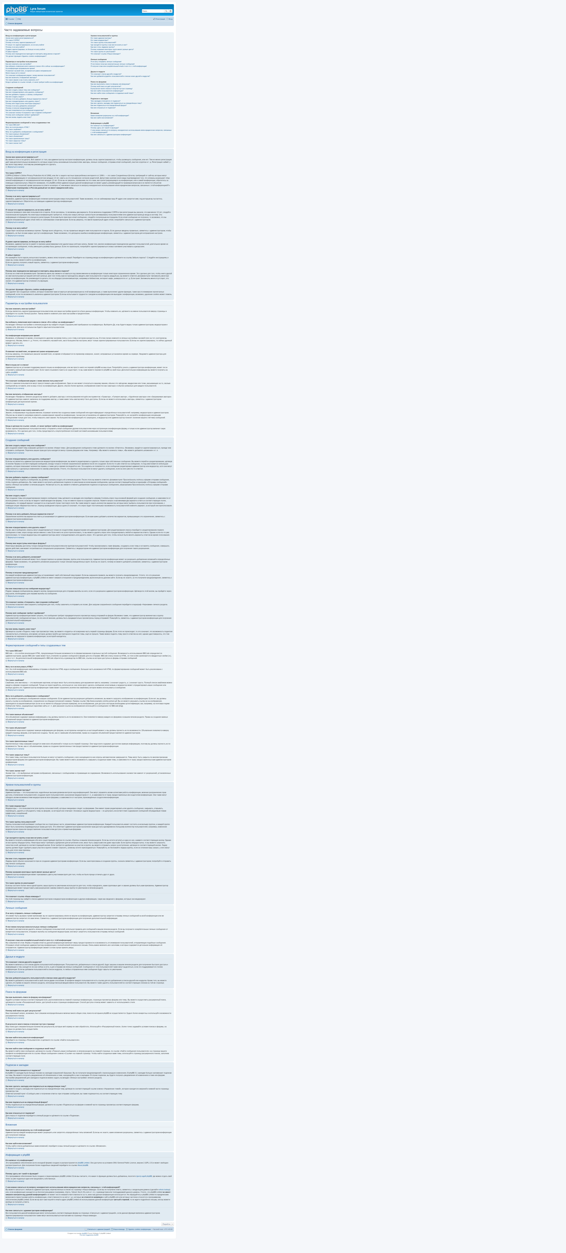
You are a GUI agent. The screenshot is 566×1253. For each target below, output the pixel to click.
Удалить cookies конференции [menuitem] (139, 1229)
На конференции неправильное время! (20, 68)
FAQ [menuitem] (19, 19)
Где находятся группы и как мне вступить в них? (109, 45)
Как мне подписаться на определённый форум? (109, 105)
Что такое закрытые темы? (16, 141)
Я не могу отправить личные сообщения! (106, 61)
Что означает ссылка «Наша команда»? (106, 54)
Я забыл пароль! (12, 51)
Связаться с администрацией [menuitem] (99, 1229)
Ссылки (11, 19)
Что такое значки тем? (14, 143)
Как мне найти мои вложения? (102, 118)
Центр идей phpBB (144, 1176)
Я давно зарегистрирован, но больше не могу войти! (25, 49)
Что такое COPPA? (13, 40)
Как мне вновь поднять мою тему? (19, 117)
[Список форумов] (17, 9)
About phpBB (83, 1165)
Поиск (166, 11)
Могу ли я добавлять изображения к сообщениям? (24, 132)
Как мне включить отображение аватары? (21, 77)
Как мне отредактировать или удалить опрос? (23, 101)
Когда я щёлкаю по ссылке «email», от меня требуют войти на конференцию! (34, 82)
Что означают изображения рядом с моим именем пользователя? (30, 75)
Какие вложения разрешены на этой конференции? (110, 115)
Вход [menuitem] (170, 19)
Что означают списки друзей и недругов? (106, 74)
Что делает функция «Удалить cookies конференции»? (26, 56)
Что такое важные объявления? (17, 134)
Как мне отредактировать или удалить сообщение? (25, 92)
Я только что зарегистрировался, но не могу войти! (25, 45)
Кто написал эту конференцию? (102, 125)
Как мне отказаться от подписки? (103, 108)
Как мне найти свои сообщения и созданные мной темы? (112, 93)
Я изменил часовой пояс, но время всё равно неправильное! (28, 71)
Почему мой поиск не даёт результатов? (106, 86)
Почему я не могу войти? (15, 47)
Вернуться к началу (16, 167)
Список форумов (15, 1229)
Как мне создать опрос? (15, 97)
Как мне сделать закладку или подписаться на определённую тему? (116, 103)
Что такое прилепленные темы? (17, 138)
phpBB (13, 372)
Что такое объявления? (14, 136)
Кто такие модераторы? (99, 40)
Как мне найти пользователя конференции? (107, 91)
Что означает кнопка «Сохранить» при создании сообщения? (28, 112)
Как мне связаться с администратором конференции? (111, 134)
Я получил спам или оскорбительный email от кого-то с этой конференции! (119, 66)
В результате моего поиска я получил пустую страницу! (112, 88)
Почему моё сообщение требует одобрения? (22, 115)
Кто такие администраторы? (101, 38)
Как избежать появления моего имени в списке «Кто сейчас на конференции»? (35, 66)
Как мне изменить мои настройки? (18, 64)
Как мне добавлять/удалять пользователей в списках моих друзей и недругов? (120, 76)
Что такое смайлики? (13, 129)
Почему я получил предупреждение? (19, 108)
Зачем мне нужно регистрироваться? (20, 38)
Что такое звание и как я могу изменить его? (22, 80)
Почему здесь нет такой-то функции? (105, 128)
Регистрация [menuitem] (160, 19)
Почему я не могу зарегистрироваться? (21, 42)
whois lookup (164, 1190)
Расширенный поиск (170, 11)
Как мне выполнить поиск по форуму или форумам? (110, 84)
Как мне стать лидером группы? (103, 47)
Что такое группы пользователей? (103, 42)
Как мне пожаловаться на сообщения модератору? (25, 110)
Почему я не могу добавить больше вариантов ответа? (26, 99)
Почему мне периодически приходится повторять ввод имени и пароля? (33, 54)
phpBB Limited (83, 1163)
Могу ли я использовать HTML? (17, 127)
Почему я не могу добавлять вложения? (21, 106)
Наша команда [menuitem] (119, 1229)
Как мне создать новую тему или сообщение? (23, 90)
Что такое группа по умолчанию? (103, 51)
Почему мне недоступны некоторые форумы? (23, 103)
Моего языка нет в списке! (15, 73)
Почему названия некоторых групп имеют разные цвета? (112, 49)
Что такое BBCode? (13, 125)
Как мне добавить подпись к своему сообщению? (24, 94)
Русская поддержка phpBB (89, 1235)
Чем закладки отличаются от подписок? (105, 101)
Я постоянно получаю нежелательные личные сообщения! (113, 64)
